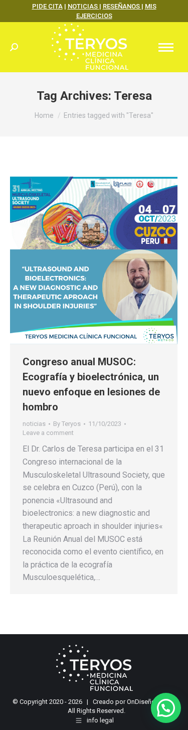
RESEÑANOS (122, 6)
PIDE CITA (47, 6)
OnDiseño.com (148, 701)
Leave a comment (48, 432)
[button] (166, 708)
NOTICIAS (83, 6)
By (67, 423)
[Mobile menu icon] (166, 47)
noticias (34, 423)
